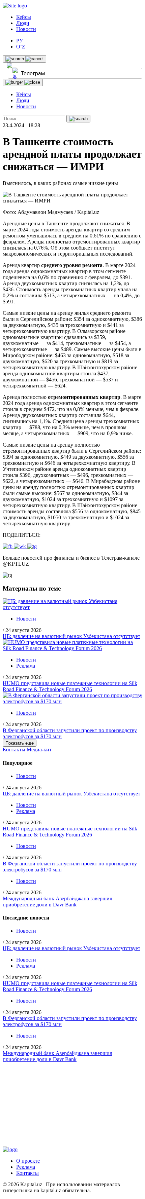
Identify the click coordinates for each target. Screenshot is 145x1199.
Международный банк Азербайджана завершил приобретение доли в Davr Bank (57, 901)
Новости (26, 29)
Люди (22, 23)
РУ (19, 40)
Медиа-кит (39, 749)
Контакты (14, 749)
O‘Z (20, 46)
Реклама (25, 666)
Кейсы (23, 17)
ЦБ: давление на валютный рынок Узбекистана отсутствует (71, 636)
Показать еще (19, 743)
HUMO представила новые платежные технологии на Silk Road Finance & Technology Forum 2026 (70, 686)
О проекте (28, 1161)
